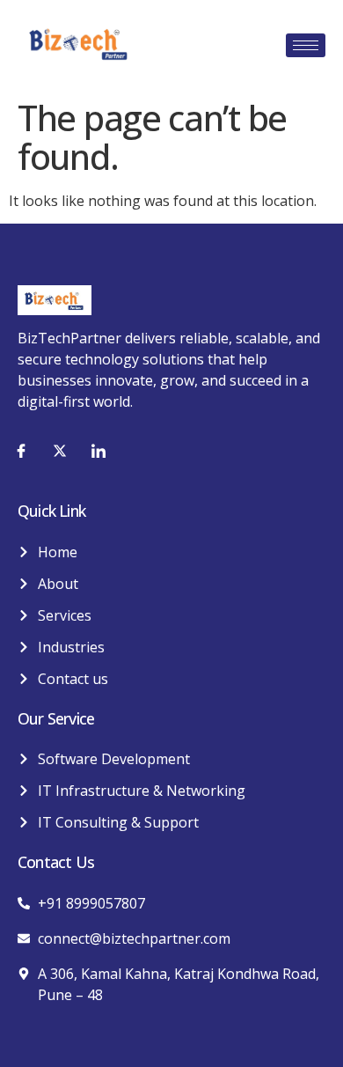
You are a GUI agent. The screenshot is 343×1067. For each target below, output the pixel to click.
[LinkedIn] (98, 450)
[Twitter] (60, 450)
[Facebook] (21, 450)
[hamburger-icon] (305, 45)
